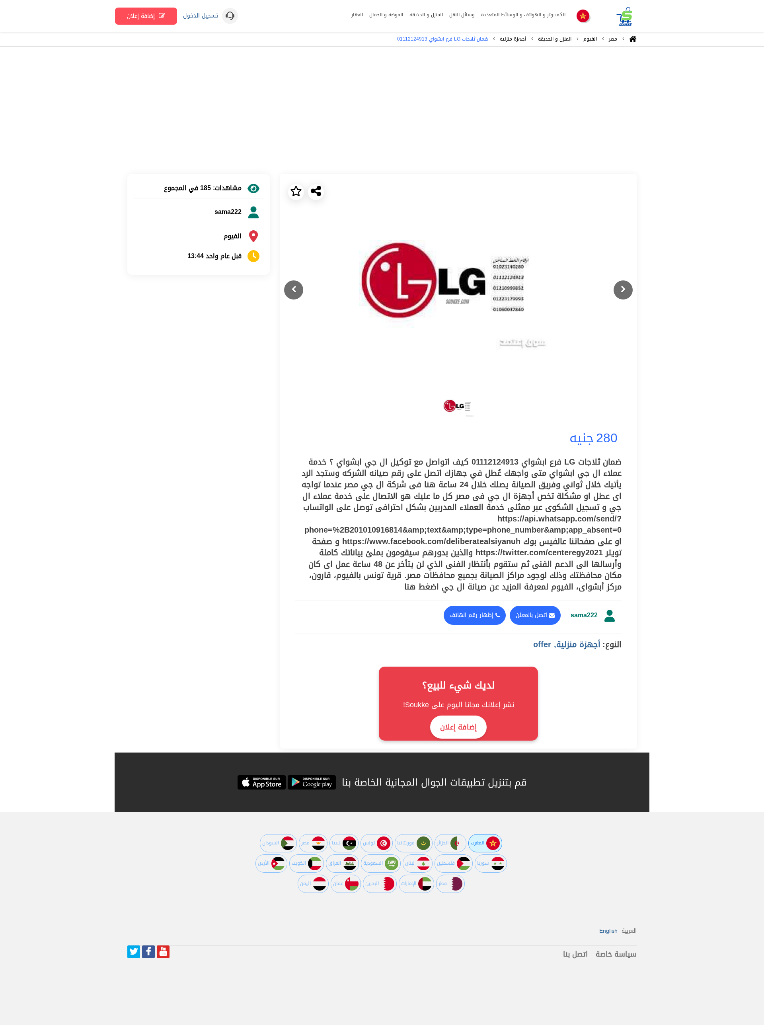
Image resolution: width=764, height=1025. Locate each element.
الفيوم (590, 39)
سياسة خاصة (616, 954)
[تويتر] (133, 951)
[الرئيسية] (633, 41)
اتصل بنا (575, 954)
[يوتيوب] (163, 951)
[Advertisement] (382, 110)
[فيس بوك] (148, 951)
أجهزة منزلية (513, 39)
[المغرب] (583, 16)
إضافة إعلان (142, 16)
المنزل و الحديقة (554, 39)
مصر (613, 39)
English (608, 931)
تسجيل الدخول (200, 16)
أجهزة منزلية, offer (566, 644)
